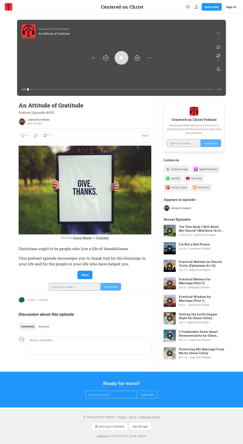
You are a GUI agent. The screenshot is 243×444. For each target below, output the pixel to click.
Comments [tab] (27, 326)
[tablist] (35, 326)
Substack (102, 436)
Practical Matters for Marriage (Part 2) (195, 281)
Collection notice (149, 417)
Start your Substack (112, 426)
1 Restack (43, 300)
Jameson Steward (38, 119)
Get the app (140, 426)
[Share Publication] (196, 7)
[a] (170, 231)
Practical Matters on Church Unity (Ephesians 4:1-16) (200, 263)
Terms (132, 417)
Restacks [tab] (43, 326)
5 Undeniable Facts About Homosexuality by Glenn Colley (198, 333)
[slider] (121, 89)
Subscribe (212, 7)
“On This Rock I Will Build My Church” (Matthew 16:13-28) (200, 228)
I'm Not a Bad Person (194, 244)
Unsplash (102, 238)
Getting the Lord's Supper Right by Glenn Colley (198, 316)
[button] (93, 58)
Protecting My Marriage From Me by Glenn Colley (201, 351)
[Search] (188, 7)
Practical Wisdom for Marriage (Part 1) (195, 298)
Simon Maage (82, 238)
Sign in (231, 7)
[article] (194, 230)
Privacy (122, 417)
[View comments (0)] (218, 47)
